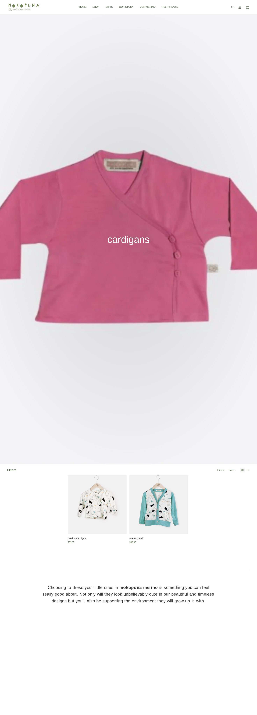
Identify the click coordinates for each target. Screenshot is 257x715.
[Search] (232, 7)
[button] (232, 470)
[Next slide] (121, 505)
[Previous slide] (73, 505)
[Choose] (121, 529)
